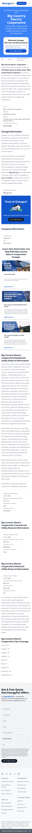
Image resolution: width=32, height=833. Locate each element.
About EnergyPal (6, 806)
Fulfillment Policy (22, 824)
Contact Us (20, 804)
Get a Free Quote (16, 51)
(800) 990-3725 (8, 696)
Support (20, 801)
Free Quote (21, 3)
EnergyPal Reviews (7, 810)
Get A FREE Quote (16, 219)
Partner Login (21, 792)
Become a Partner (23, 782)
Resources (20, 811)
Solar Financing (6, 794)
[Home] (2, 59)
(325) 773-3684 (7, 126)
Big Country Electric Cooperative (22, 59)
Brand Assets (21, 788)
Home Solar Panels (7, 782)
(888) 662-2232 (14, 172)
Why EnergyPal (6, 803)
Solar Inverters (6, 790)
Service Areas (21, 785)
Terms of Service (11, 824)
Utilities (10, 59)
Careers (3, 813)
